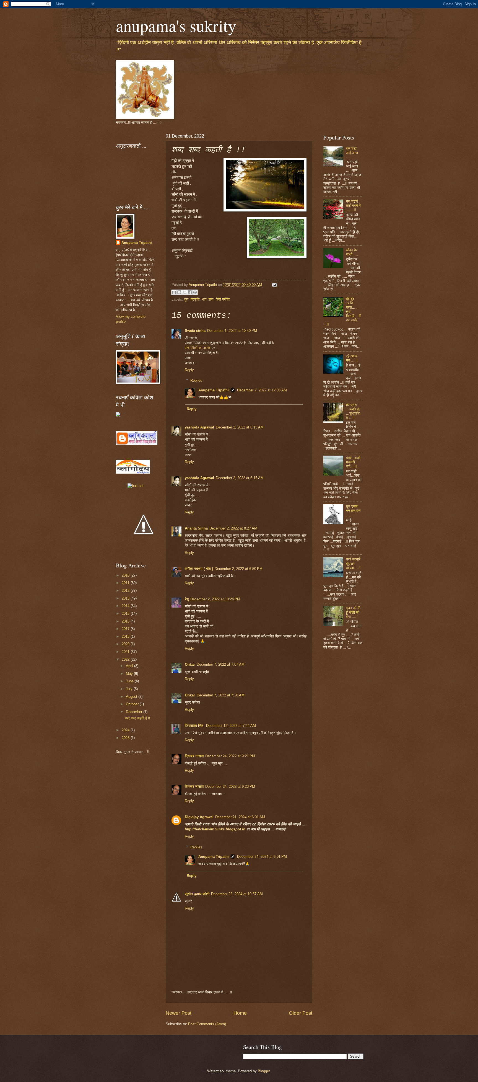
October (133, 704)
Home (240, 1013)
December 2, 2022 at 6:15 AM (240, 427)
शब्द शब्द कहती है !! (137, 718)
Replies (196, 380)
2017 (126, 629)
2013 (126, 598)
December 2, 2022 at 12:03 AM (262, 390)
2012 (126, 590)
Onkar (190, 664)
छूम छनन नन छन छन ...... (353, 510)
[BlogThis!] (179, 292)
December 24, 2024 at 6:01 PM (262, 856)
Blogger (264, 1071)
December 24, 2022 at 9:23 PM (230, 786)
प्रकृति (195, 299)
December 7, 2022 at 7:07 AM (221, 664)
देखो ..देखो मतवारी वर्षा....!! (353, 462)
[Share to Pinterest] (195, 292)
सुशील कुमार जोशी (197, 894)
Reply (189, 370)
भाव (204, 299)
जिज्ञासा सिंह (194, 726)
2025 (126, 738)
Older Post (300, 1013)
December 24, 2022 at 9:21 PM (230, 756)
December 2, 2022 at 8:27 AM (233, 528)
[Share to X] (184, 292)
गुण (186, 299)
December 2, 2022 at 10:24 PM (215, 599)
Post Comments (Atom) (207, 1024)
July (130, 689)
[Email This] (174, 292)
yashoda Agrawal (199, 427)
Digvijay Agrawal (199, 817)
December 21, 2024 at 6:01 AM (240, 817)
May (130, 674)
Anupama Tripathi (213, 390)
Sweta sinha (195, 331)
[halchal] (135, 486)
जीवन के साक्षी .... (352, 252)
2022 (126, 659)
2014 (126, 606)
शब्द (211, 299)
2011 (126, 583)
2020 (126, 644)
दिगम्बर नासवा (194, 756)
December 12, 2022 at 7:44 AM (231, 726)
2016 (126, 621)
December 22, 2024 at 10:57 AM (237, 894)
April (130, 666)
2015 (126, 613)
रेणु (187, 599)
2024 (126, 730)
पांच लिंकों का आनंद (198, 348)
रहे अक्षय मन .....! (352, 358)
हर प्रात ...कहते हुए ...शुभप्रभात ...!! (353, 411)
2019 (126, 636)
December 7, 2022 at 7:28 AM (221, 695)
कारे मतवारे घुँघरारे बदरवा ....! (353, 563)
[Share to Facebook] (190, 292)
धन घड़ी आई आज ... (352, 152)
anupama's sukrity (176, 25)
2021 (126, 652)
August (132, 696)
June (130, 681)
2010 (126, 575)
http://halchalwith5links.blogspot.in (215, 829)
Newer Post (178, 1013)
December (134, 712)
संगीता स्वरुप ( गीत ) (199, 569)
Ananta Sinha (196, 528)
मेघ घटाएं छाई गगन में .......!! (353, 205)
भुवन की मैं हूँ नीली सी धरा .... (353, 612)
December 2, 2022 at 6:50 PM (239, 569)
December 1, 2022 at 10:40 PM (232, 331)
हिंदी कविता (223, 299)
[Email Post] (273, 285)
